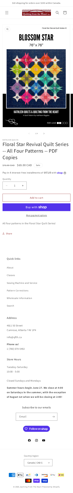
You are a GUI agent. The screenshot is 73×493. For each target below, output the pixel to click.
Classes (11, 275)
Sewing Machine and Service (22, 282)
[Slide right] (44, 133)
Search (10, 305)
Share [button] (9, 233)
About (10, 267)
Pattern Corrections (17, 290)
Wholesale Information (19, 298)
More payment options (36, 215)
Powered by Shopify (51, 487)
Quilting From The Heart (31, 487)
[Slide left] (29, 133)
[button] (7, 12)
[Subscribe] (53, 417)
